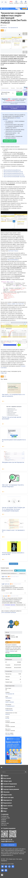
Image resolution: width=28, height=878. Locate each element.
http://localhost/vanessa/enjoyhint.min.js (14, 175)
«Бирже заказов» (10, 651)
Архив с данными (9, 702)
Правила (3, 819)
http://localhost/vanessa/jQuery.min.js (13, 171)
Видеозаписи (7, 803)
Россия (7, 718)
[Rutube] (5, 870)
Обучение (6, 792)
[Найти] (25, 772)
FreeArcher (7, 584)
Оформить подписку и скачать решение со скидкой (14, 107)
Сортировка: (9, 573)
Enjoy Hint (21, 303)
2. (1, 584)
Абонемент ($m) (9, 734)
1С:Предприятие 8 (9, 706)
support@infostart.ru (7, 841)
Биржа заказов (7, 805)
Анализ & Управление (10, 784)
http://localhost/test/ (13, 259)
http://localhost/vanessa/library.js (12, 170)
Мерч (5, 811)
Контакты (4, 825)
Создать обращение (8, 845)
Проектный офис (8, 797)
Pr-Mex (5, 576)
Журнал (5, 775)
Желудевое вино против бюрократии (13, 462)
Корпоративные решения (11, 789)
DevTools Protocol (13, 250)
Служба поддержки (9, 828)
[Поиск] (5, 2)
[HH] (9, 866)
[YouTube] (2, 870)
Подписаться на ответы (7, 570)
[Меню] (2, 2)
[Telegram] (2, 866)
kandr (5, 596)
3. (2, 596)
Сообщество (5, 816)
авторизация (12, 612)
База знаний (7, 778)
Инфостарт (4, 373)
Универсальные (9, 710)
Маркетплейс (7, 794)
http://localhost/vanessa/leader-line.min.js (14, 176)
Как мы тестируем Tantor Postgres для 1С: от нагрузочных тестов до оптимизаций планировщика (13, 509)
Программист (8, 698)
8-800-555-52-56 (6, 839)
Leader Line (15, 303)
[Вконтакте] (5, 866)
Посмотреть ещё (13, 563)
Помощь (3, 821)
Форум (5, 808)
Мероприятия (7, 800)
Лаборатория (7, 781)
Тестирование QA (9, 693)
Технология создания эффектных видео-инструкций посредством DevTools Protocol (14, 18)
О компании (4, 814)
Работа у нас (5, 823)
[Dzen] (12, 866)
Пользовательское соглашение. (9, 853)
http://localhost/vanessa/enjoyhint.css (13, 173)
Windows (7, 714)
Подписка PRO (5, 818)
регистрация (4, 612)
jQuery (9, 303)
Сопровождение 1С (9, 786)
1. (1, 576)
